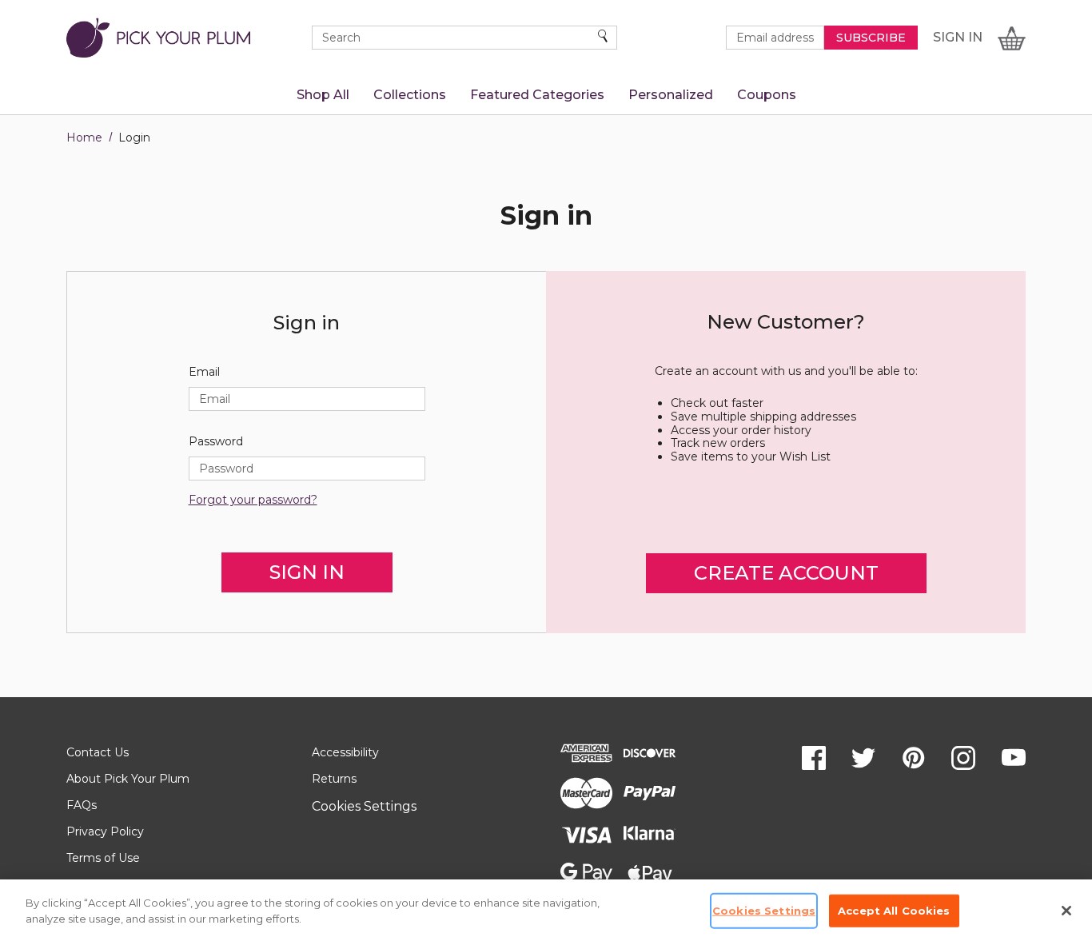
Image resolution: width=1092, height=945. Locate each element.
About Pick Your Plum (127, 779)
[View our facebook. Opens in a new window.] (814, 758)
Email (204, 372)
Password (216, 442)
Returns (334, 779)
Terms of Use (103, 858)
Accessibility (345, 752)
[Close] (1066, 910)
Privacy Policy (105, 831)
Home (84, 137)
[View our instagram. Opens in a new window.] (963, 758)
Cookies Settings (364, 806)
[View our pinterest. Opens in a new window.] (914, 758)
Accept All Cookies (894, 910)
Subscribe (871, 37)
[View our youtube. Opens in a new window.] (1014, 758)
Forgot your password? (253, 500)
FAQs (81, 805)
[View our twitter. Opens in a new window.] (863, 758)
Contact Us (97, 752)
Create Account (786, 572)
